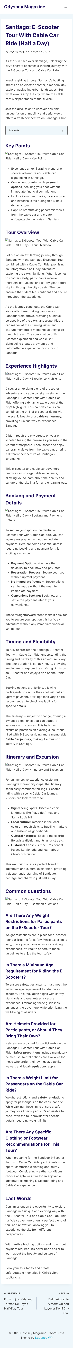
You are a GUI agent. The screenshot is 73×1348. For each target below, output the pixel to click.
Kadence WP (44, 1337)
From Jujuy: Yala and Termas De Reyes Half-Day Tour (18, 1301)
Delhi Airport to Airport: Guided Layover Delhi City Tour (56, 1303)
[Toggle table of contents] (62, 130)
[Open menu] (66, 6)
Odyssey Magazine (19, 51)
